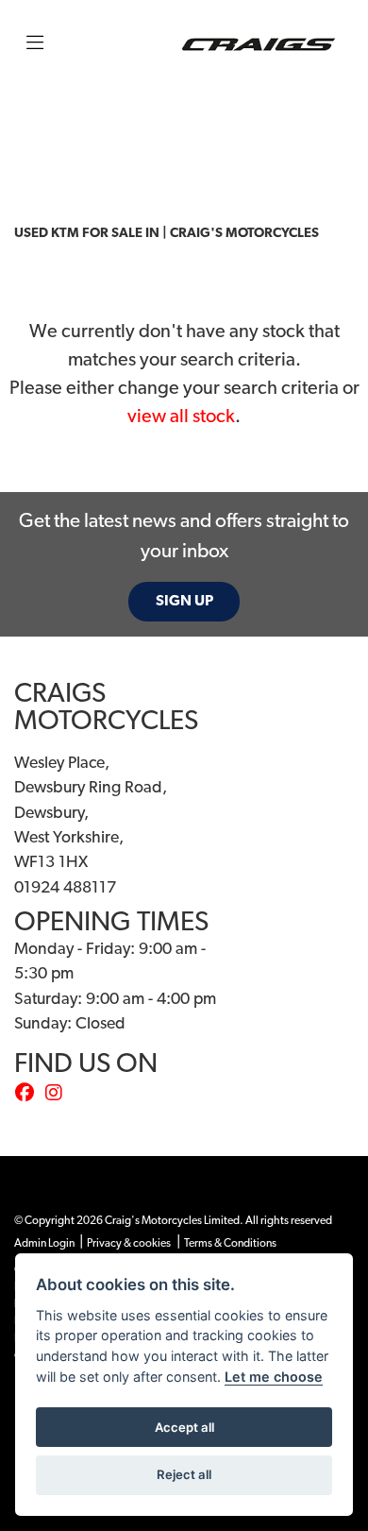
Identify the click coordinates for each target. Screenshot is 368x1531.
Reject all (184, 1474)
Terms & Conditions (230, 1244)
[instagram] (58, 1095)
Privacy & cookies (129, 1244)
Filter (306, 120)
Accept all (184, 1427)
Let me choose (274, 1377)
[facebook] (29, 1095)
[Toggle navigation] (35, 44)
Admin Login (44, 1244)
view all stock (181, 417)
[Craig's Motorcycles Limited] (258, 44)
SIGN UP (184, 601)
